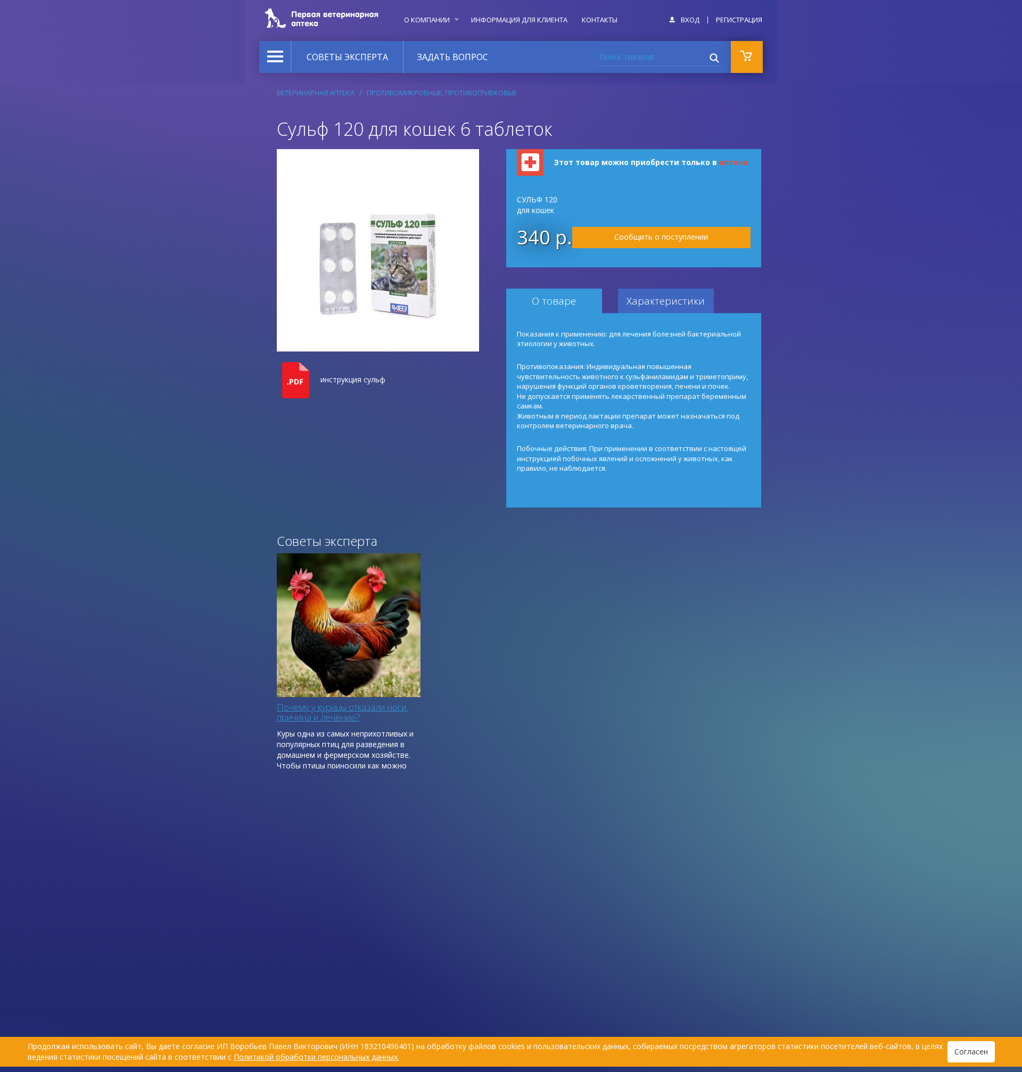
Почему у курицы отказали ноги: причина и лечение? (342, 712)
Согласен (971, 1051)
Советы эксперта (347, 57)
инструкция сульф (352, 379)
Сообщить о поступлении (661, 237)
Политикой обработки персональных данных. (316, 1057)
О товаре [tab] (554, 301)
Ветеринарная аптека (316, 92)
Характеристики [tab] (666, 301)
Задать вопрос (452, 57)
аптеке (733, 162)
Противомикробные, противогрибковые (442, 92)
